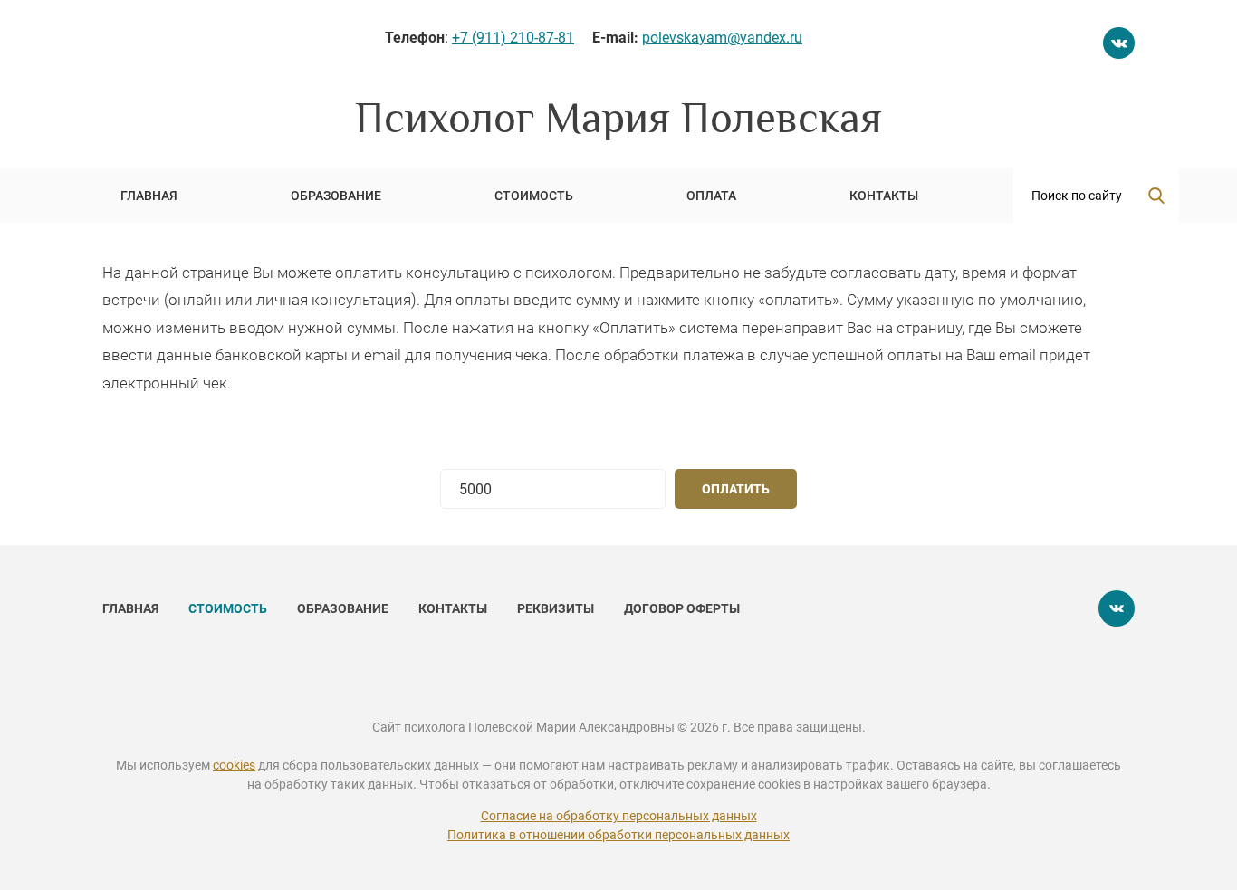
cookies (234, 765)
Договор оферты (682, 608)
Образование (344, 608)
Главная (131, 608)
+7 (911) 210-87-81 (513, 37)
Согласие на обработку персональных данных (619, 816)
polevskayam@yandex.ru (722, 37)
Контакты (454, 608)
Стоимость (229, 608)
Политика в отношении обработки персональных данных (618, 835)
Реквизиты (557, 608)
